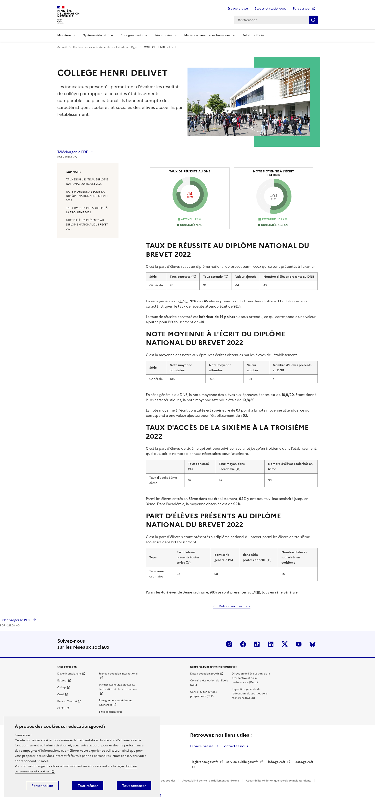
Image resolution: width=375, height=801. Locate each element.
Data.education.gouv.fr (204, 674)
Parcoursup (301, 8)
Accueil (62, 47)
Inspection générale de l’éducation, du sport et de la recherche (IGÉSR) (250, 693)
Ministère (64, 35)
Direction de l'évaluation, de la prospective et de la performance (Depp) (251, 678)
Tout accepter (134, 785)
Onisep (61, 687)
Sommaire (73, 172)
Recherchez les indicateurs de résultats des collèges (105, 47)
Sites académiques (110, 712)
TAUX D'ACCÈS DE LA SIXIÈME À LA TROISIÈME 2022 (87, 210)
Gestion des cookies (163, 781)
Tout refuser (88, 785)
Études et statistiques (270, 8)
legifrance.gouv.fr (205, 762)
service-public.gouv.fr (242, 762)
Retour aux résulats (234, 606)
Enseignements (132, 35)
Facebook (243, 644)
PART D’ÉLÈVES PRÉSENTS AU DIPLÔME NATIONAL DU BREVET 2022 (87, 224)
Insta (229, 644)
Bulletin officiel (253, 35)
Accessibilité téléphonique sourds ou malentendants (279, 781)
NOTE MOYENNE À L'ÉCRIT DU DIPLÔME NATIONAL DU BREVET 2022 (87, 196)
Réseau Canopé (67, 701)
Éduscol (62, 681)
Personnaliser (42, 785)
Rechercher (313, 20)
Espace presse (237, 8)
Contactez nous (235, 746)
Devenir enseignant (69, 674)
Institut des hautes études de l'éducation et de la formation (118, 687)
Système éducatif (96, 35)
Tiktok (257, 644)
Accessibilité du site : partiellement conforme (211, 781)
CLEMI (61, 708)
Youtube (298, 644)
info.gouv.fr (276, 762)
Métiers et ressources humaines (207, 35)
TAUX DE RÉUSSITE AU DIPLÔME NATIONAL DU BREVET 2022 (87, 182)
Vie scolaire (163, 35)
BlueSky (312, 644)
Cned (60, 694)
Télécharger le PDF (73, 151)
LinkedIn (271, 644)
